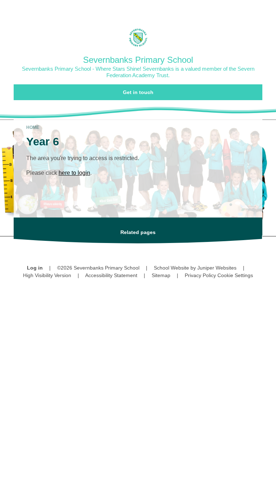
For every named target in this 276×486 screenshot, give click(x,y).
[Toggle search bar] (247, 9)
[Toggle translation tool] (229, 9)
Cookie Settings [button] (235, 275)
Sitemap (161, 275)
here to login (74, 173)
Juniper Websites (216, 268)
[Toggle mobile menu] (267, 9)
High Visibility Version (47, 275)
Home (32, 127)
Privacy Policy (200, 275)
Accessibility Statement (111, 275)
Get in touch (138, 92)
